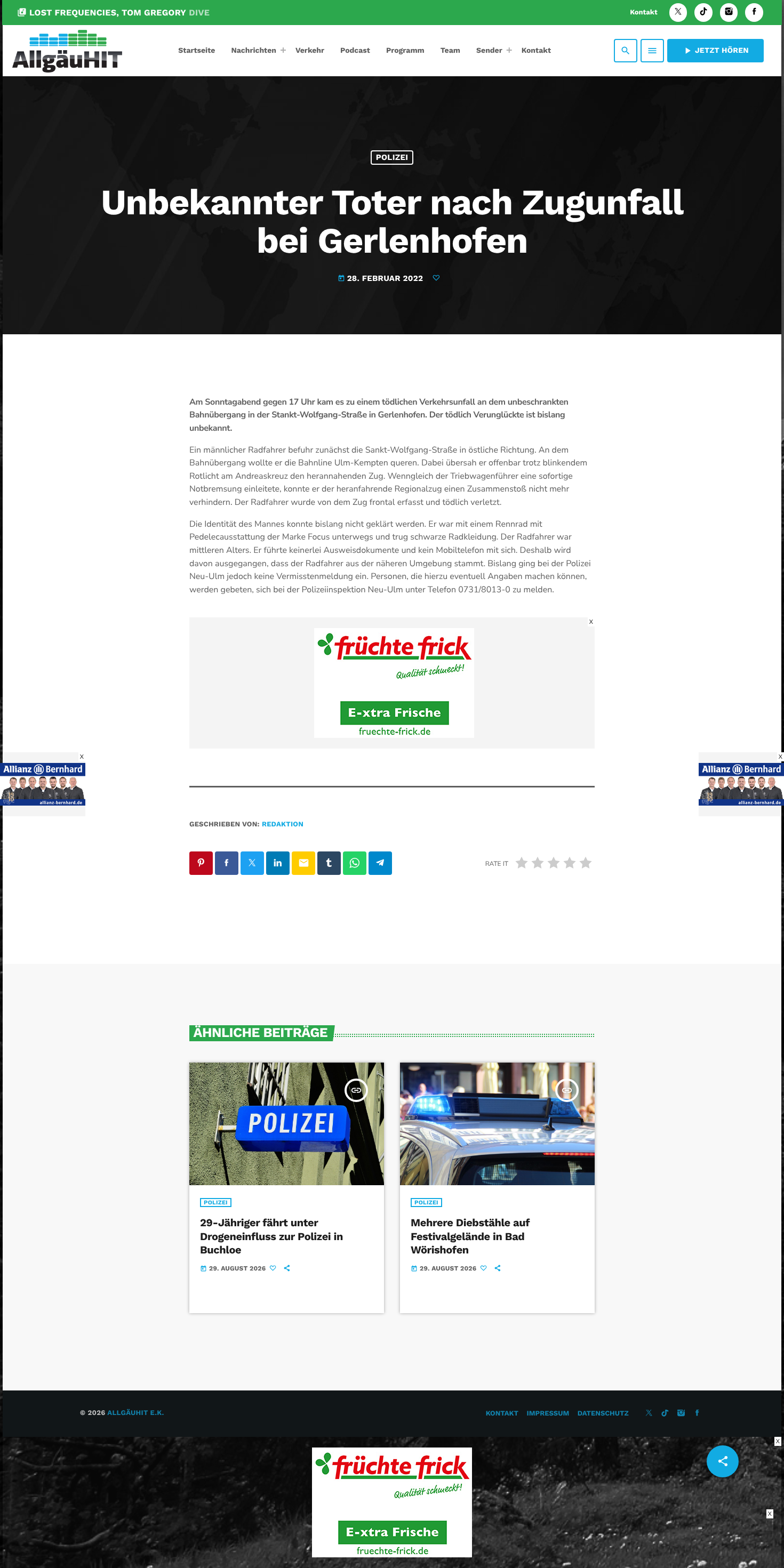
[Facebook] (754, 12)
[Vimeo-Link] (67, 50)
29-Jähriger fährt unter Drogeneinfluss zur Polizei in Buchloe (271, 1236)
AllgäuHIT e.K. (135, 1413)
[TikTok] (703, 12)
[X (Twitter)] (678, 12)
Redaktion (282, 825)
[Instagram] (729, 12)
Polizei (392, 157)
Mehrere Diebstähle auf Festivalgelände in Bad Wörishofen (470, 1236)
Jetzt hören (715, 50)
